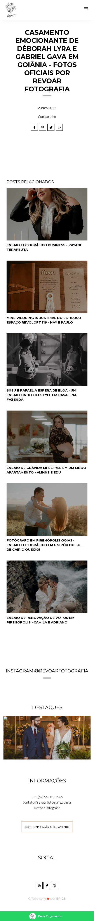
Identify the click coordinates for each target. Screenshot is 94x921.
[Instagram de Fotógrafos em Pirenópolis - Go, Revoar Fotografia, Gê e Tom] (55, 885)
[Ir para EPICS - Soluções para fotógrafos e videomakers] (47, 898)
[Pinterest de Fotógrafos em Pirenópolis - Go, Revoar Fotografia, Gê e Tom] (39, 885)
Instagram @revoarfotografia (47, 671)
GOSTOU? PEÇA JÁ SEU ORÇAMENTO (47, 827)
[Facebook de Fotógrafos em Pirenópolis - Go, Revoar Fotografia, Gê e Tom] (47, 885)
